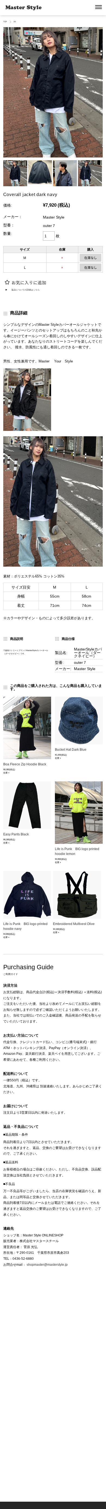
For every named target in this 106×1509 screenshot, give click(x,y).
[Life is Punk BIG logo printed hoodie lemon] (79, 812)
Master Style (23, 7)
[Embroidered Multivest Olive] (77, 895)
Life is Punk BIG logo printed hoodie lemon (77, 851)
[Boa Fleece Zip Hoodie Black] (27, 728)
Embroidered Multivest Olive (74, 924)
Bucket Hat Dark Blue (70, 750)
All (15, 22)
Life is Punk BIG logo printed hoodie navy (25, 926)
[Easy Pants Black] (27, 805)
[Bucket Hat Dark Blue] (79, 720)
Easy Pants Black (16, 834)
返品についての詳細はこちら (25, 289)
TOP (5, 22)
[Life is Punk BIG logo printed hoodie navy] (27, 895)
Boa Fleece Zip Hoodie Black (24, 764)
